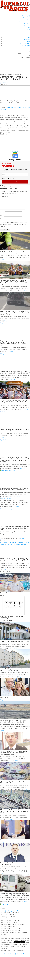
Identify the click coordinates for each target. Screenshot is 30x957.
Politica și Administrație (23, 22)
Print (28, 35)
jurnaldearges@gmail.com (12, 911)
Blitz (28, 37)
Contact (6, 954)
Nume (2, 212)
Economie (27, 26)
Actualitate (27, 20)
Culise (28, 41)
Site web (2, 219)
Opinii (28, 28)
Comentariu (4, 196)
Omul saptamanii (25, 45)
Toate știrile (26, 18)
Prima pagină (26, 16)
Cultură (28, 30)
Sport (28, 32)
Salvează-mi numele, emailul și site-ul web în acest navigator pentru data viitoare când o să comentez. (13, 224)
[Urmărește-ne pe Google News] (15, 156)
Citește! (2, 259)
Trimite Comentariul (5, 229)
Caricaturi (27, 39)
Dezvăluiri (27, 24)
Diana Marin (5, 82)
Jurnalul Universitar (24, 43)
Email (2, 215)
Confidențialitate (15, 954)
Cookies (23, 954)
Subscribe (15, 182)
